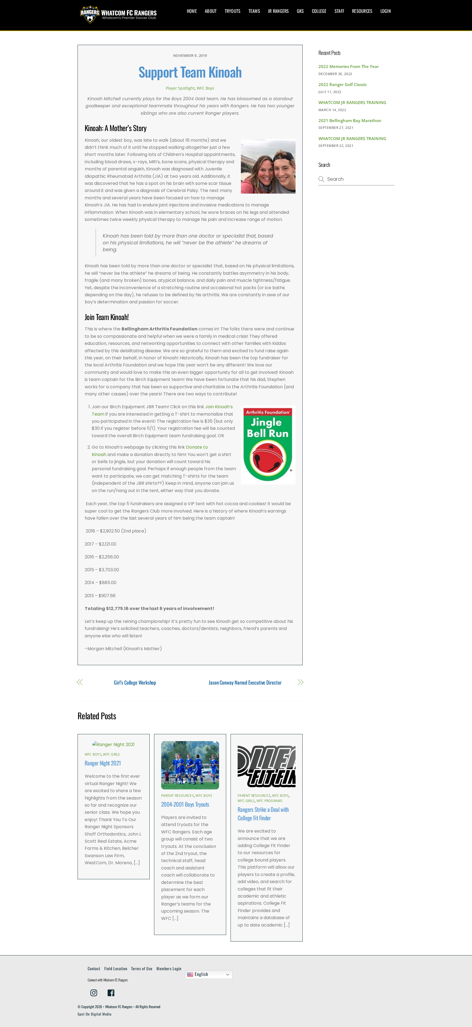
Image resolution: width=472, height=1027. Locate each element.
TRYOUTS (233, 11)
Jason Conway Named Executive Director (245, 682)
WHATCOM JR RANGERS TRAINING (352, 102)
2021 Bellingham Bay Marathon (349, 120)
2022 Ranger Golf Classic (342, 84)
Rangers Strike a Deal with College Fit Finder (263, 813)
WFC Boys (205, 88)
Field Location (115, 968)
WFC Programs (269, 800)
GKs (300, 11)
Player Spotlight (180, 88)
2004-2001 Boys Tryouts (185, 804)
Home (192, 11)
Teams (254, 11)
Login (385, 11)
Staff (339, 11)
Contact (94, 968)
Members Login (169, 968)
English (200, 974)
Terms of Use (141, 968)
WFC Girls (111, 754)
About (211, 11)
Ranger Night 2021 (103, 763)
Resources (362, 11)
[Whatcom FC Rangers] (119, 21)
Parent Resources (177, 795)
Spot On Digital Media (94, 1014)
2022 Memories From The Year (348, 66)
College (319, 11)
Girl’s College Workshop (135, 682)
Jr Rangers (278, 11)
